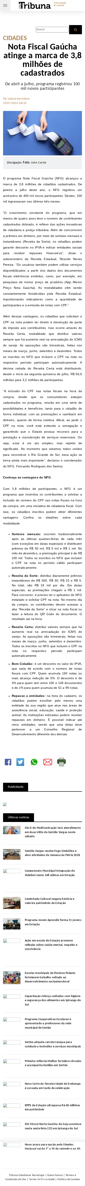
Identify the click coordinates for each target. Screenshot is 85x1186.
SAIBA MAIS (57, 1161)
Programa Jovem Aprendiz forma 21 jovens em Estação (53, 922)
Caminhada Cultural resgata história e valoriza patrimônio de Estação (50, 901)
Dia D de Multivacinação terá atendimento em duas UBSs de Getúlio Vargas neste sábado (53, 832)
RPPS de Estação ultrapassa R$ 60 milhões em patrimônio (52, 1107)
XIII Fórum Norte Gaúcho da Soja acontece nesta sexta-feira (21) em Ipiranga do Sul (53, 1126)
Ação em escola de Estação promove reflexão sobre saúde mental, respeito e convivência (51, 945)
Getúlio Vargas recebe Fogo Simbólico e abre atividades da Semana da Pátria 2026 (52, 853)
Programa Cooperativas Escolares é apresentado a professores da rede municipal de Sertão (48, 1023)
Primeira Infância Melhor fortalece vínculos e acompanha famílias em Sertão (53, 1063)
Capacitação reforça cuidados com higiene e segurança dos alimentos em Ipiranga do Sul (53, 1000)
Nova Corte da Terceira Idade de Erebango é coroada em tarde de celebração (53, 1086)
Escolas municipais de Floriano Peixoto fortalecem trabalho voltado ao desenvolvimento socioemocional (50, 977)
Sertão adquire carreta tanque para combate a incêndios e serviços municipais (53, 1044)
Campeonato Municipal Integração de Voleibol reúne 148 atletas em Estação (50, 873)
